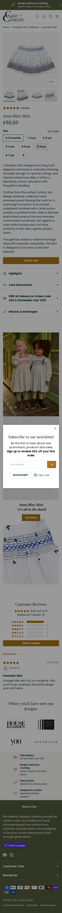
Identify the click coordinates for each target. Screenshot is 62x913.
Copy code (43, 475)
